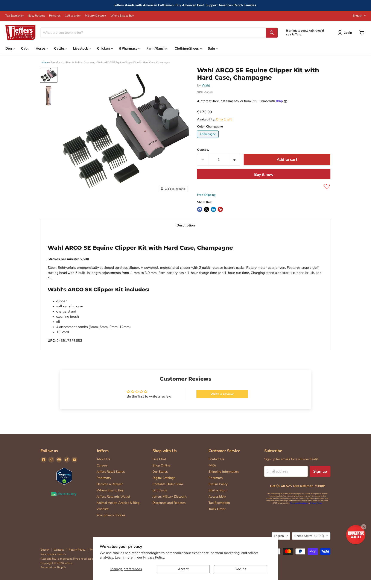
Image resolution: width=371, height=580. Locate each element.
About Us (103, 459)
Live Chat (159, 459)
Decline (240, 569)
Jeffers (103, 450)
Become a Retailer (110, 484)
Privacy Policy (316, 503)
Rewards (55, 15)
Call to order (73, 15)
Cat (24, 48)
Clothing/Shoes (187, 48)
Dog (9, 48)
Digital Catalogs (163, 478)
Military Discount (95, 15)
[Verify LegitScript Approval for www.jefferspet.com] (64, 477)
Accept (183, 569)
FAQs (212, 465)
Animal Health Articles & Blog (118, 503)
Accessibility (217, 496)
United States (309, 536)
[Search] (272, 33)
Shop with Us (164, 450)
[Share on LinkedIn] (213, 209)
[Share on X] (206, 209)
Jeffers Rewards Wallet (113, 496)
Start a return (217, 490)
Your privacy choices (111, 515)
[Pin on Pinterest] (220, 209)
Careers (102, 465)
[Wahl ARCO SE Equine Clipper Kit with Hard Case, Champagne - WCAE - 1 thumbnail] (48, 74)
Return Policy (218, 484)
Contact (59, 550)
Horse (41, 48)
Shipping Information (223, 471)
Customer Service (224, 450)
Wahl (206, 85)
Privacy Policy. (154, 557)
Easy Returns (36, 15)
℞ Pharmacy (128, 48)
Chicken (104, 48)
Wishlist (102, 509)
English (357, 16)
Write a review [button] (222, 394)
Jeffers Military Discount (169, 496)
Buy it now (263, 174)
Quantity (203, 150)
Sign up (320, 471)
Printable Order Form (167, 484)
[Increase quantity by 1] (234, 159)
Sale (212, 48)
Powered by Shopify (53, 567)
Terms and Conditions (299, 503)
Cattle (59, 48)
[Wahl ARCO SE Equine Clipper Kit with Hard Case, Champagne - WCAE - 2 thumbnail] (48, 95)
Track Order (216, 509)
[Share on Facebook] (199, 209)
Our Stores (160, 471)
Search (45, 550)
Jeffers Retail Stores (111, 471)
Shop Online (161, 465)
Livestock (81, 48)
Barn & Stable (74, 62)
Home (45, 62)
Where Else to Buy (122, 15)
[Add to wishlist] (326, 186)
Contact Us (216, 459)
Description (185, 225)
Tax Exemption (14, 15)
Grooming (89, 62)
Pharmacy (104, 478)
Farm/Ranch (156, 48)
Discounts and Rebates (169, 503)
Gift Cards (159, 490)
